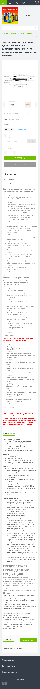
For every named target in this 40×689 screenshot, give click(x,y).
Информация (8, 179)
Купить (31, 141)
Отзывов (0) (7, 183)
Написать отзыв (28, 640)
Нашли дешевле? (21, 129)
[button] (16, 2)
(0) (20, 113)
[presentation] (4, 104)
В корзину (20, 158)
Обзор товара (9, 174)
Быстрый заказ (20, 165)
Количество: (8, 149)
